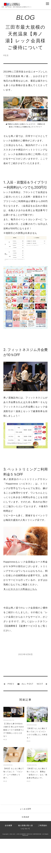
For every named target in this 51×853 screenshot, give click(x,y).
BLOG (25, 17)
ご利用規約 (42, 825)
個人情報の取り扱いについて (25, 827)
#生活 (5, 55)
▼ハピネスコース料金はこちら (20, 589)
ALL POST (28, 684)
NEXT (40, 684)
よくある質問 (25, 809)
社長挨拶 (25, 817)
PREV (11, 684)
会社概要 (8, 825)
